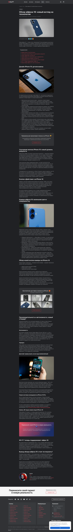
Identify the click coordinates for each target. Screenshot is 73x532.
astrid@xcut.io (56, 512)
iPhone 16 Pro (13, 507)
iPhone (21, 9)
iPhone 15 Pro (13, 513)
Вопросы (41, 512)
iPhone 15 (12, 516)
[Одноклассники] (33, 38)
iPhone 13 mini (27, 513)
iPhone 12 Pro (26, 516)
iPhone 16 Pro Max (14, 505)
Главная (20, 6)
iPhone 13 (26, 512)
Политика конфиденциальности (43, 529)
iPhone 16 (12, 510)
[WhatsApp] (30, 38)
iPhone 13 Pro (26, 510)
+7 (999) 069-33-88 (58, 516)
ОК (60, 527)
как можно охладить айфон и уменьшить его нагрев (39, 407)
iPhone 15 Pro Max (14, 512)
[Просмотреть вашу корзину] (63, 2)
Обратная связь (57, 514)
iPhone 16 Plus (13, 509)
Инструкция (37, 1)
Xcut (30, 474)
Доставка (31, 1)
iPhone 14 (26, 505)
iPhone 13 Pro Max (27, 509)
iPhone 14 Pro (13, 520)
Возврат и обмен (42, 513)
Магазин (25, 1)
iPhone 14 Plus (13, 521)
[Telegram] (28, 38)
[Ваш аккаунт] (61, 2)
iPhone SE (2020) (27, 521)
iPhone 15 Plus (13, 515)
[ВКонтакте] (31, 38)
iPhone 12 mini (27, 520)
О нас (40, 505)
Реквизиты (41, 515)
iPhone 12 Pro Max (27, 515)
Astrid (20, 16)
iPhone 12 (26, 518)
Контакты (47, 1)
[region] (60, 525)
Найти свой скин (36, 310)
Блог (43, 1)
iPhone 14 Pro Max (14, 518)
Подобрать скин (36, 142)
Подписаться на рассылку (58, 499)
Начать (36, 433)
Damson (9, 530)
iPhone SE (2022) (27, 507)
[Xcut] (11, 2)
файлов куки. (58, 525)
